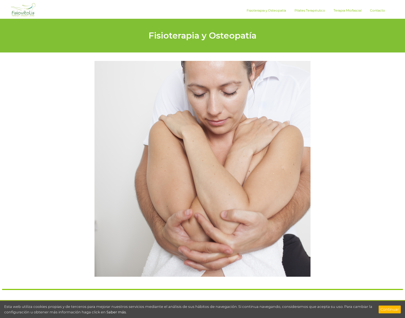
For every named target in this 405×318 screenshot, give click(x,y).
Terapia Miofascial (347, 10)
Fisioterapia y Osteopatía (266, 10)
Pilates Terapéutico (309, 10)
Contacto (377, 10)
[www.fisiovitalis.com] (23, 10)
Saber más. (117, 312)
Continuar (390, 309)
